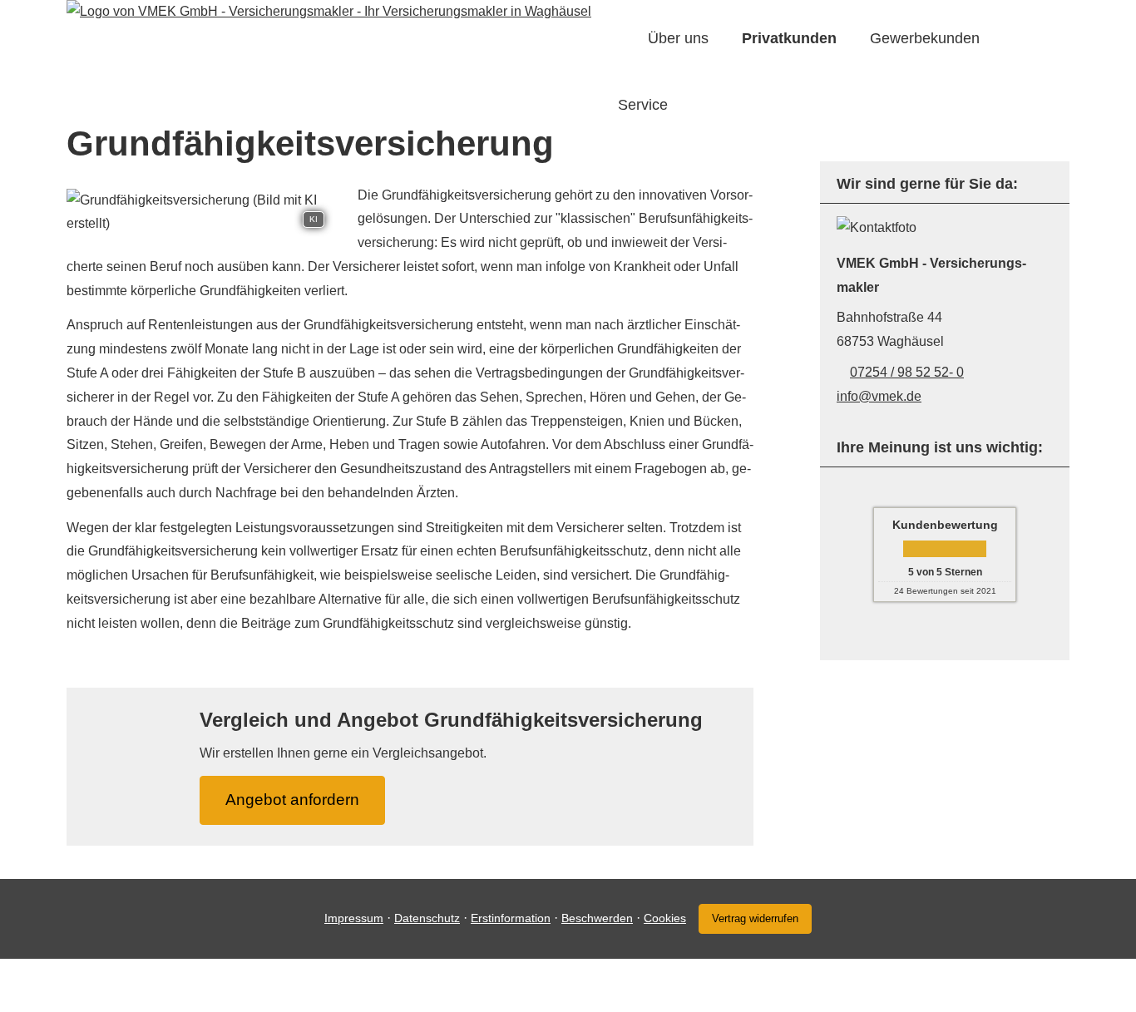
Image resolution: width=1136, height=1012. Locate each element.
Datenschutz (427, 918)
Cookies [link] (665, 918)
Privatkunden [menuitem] (789, 38)
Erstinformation (511, 918)
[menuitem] (623, 38)
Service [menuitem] (643, 104)
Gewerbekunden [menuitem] (925, 38)
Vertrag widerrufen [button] (755, 918)
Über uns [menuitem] (678, 38)
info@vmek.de (879, 396)
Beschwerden (597, 918)
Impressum (353, 918)
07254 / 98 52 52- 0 (907, 372)
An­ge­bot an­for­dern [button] (292, 799)
